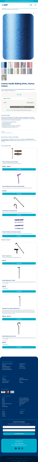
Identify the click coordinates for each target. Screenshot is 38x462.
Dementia (3, 405)
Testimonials (4, 379)
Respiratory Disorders (22, 402)
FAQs (20, 381)
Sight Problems (21, 403)
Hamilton (26, 140)
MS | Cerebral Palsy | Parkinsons (24, 399)
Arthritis (3, 398)
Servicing (21, 413)
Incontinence (21, 365)
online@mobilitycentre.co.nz (20, 445)
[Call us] (30, 5)
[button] (35, 5)
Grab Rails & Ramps (22, 363)
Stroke (20, 405)
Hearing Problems (5, 406)
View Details (19, 169)
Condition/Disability (6, 396)
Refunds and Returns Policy (23, 379)
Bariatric (3, 402)
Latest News (21, 382)
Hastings (33, 140)
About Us (3, 378)
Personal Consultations (5, 381)
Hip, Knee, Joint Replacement (23, 398)
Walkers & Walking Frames (6, 366)
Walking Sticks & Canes (24, 8)
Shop (9, 8)
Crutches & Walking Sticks (15, 8)
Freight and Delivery (5, 382)
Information (4, 376)
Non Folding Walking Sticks (32, 8)
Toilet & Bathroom (22, 366)
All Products (22, 411)
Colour (4, 102)
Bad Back (3, 400)
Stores (3, 409)
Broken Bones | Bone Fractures (7, 403)
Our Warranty (21, 378)
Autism (3, 399)
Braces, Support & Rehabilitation (7, 369)
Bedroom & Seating (22, 368)
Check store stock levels (30, 98)
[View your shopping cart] (31, 5)
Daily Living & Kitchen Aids (6, 368)
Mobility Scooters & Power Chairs (7, 363)
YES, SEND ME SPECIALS (19, 433)
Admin (19, 460)
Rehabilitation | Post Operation (24, 400)
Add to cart (22, 107)
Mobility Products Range (7, 361)
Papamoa (30, 140)
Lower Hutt (3, 141)
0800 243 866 (10, 110)
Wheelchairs (4, 365)
